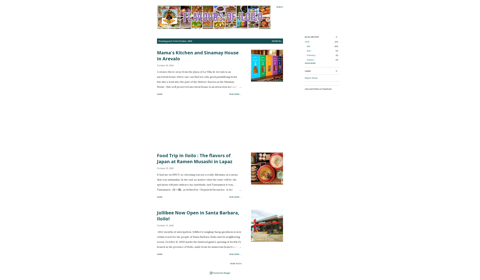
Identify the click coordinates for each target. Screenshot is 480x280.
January (310, 59)
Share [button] (159, 94)
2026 (307, 41)
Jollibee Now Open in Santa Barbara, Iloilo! (198, 216)
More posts (236, 263)
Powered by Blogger (221, 273)
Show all (277, 41)
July (308, 46)
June (309, 50)
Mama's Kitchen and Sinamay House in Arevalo (198, 56)
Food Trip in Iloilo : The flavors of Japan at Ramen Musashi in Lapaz (194, 158)
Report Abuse (311, 78)
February (311, 55)
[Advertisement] (199, 124)
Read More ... (235, 94)
